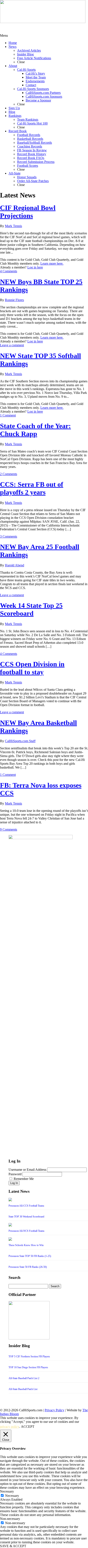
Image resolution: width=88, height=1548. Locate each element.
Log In (14, 1183)
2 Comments (8, 474)
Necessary (12, 1495)
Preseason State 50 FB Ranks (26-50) (28, 1266)
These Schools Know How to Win (26, 1245)
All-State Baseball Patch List (23, 1389)
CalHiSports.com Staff (20, 741)
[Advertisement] (34, 28)
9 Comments (8, 829)
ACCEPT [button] (27, 1426)
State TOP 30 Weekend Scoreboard (26, 1216)
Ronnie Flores (14, 300)
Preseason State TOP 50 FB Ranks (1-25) (30, 1256)
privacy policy (9, 1426)
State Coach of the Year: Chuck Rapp (35, 430)
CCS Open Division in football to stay (32, 668)
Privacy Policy (54, 1410)
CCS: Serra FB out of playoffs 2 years (31, 488)
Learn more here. (51, 263)
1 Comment (8, 415)
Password (15, 1174)
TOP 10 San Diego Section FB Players (28, 1367)
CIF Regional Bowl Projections (28, 211)
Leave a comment (12, 345)
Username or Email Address (27, 1169)
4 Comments (8, 271)
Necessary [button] (7, 1491)
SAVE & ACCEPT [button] (13, 1546)
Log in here (35, 267)
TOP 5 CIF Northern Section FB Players (29, 1356)
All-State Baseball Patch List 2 (24, 1378)
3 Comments (8, 536)
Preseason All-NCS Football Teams (26, 1230)
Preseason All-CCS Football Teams (26, 1205)
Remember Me (24, 1179)
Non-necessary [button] (10, 1518)
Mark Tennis (13, 226)
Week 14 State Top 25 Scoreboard (31, 609)
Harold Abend (14, 565)
